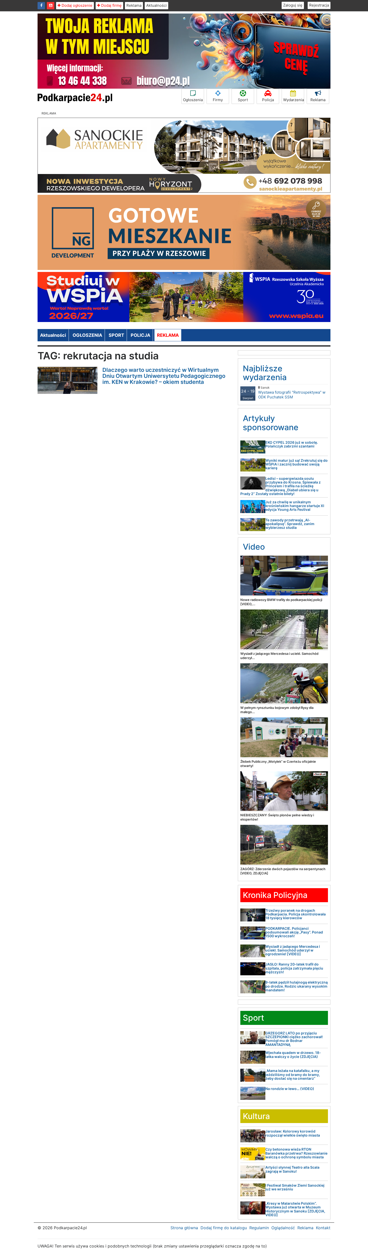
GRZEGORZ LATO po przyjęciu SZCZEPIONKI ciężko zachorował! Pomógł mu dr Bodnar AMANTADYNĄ (294, 1039)
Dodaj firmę (111, 5)
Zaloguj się (292, 5)
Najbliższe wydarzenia (265, 373)
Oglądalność (283, 1227)
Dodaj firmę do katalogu (224, 1227)
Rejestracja (319, 5)
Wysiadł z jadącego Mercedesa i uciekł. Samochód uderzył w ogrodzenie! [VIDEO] (292, 950)
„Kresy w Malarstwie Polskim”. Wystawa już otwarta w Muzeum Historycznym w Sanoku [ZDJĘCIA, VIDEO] (295, 1209)
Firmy (218, 99)
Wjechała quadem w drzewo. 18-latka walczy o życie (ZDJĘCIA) (293, 1054)
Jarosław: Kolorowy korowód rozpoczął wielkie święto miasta (292, 1133)
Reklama (133, 5)
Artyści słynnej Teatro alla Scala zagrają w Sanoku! (292, 1169)
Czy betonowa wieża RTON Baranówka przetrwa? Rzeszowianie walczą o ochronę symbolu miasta (296, 1153)
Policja (268, 99)
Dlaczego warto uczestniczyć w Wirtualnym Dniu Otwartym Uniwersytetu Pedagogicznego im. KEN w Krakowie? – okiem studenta (163, 376)
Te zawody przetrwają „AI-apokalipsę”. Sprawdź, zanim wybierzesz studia (289, 524)
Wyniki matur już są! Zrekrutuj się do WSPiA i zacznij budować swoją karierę (296, 464)
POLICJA (140, 335)
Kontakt (323, 1227)
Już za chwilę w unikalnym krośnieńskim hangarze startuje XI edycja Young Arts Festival (294, 506)
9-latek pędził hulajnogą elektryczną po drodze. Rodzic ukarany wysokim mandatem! (296, 986)
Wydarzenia (293, 99)
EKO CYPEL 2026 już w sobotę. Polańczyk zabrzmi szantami (291, 444)
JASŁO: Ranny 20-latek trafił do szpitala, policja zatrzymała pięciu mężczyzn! (294, 968)
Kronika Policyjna (275, 895)
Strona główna (184, 1227)
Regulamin (259, 1227)
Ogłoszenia (193, 99)
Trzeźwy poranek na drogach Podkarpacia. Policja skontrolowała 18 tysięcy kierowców (295, 914)
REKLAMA (168, 335)
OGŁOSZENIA (87, 335)
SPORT (116, 335)
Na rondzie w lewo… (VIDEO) (289, 1088)
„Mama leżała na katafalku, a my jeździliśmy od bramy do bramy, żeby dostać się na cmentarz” (292, 1074)
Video (254, 547)
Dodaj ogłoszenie (76, 5)
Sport (243, 99)
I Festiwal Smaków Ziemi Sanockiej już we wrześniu (294, 1187)
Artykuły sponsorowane (270, 422)
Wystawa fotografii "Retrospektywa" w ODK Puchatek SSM (291, 392)
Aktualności (156, 5)
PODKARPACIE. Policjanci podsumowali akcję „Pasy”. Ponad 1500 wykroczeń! (294, 932)
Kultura (256, 1116)
